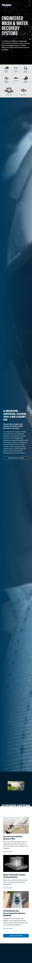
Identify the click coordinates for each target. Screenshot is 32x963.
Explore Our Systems (16, 458)
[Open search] (29, 1)
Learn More (9, 851)
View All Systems (16, 936)
